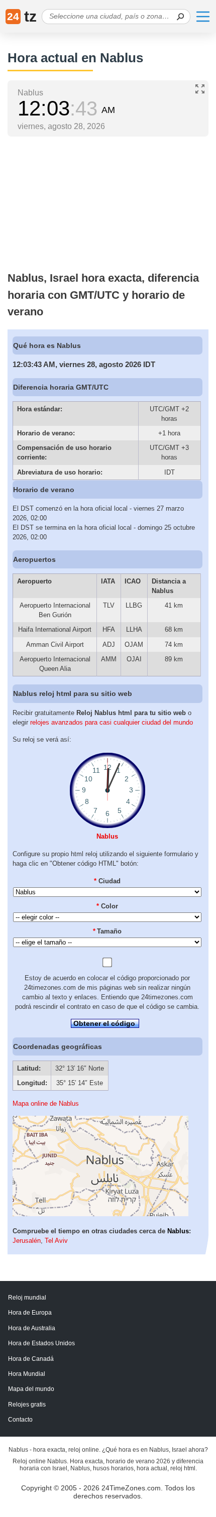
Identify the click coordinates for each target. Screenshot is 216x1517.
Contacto (20, 1419)
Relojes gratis (27, 1404)
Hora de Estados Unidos (41, 1343)
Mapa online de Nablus (46, 1103)
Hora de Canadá (31, 1358)
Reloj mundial (27, 1297)
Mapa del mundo (31, 1388)
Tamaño (107, 931)
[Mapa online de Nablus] (100, 1214)
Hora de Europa (30, 1312)
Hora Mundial (26, 1373)
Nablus (107, 836)
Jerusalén (27, 1240)
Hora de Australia (31, 1328)
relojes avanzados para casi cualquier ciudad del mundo (111, 722)
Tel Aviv (56, 1240)
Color (107, 906)
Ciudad (107, 881)
